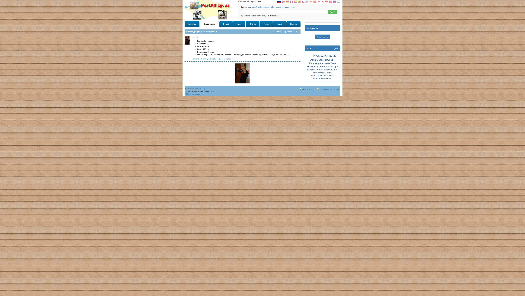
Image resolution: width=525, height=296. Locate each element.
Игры (239, 23)
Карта (266, 23)
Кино (333, 63)
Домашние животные (327, 69)
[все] (336, 48)
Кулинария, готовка (319, 63)
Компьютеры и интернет (322, 75)
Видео (226, 23)
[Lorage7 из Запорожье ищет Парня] (242, 73)
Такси (279, 23)
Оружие (311, 69)
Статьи (253, 23)
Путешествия (319, 78)
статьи (280, 7)
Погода (293, 23)
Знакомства (209, 23)
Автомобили (318, 59)
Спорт (331, 60)
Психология (313, 66)
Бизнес (328, 78)
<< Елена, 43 (279, 31)
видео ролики (290, 7)
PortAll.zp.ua (202, 88)
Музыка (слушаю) (325, 55)
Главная (192, 23)
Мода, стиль (326, 72)
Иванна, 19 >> (293, 31)
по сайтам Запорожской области (264, 7)
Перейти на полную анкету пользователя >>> (212, 58)
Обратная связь (192, 93)
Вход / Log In (322, 36)
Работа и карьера (329, 66)
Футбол (316, 72)
